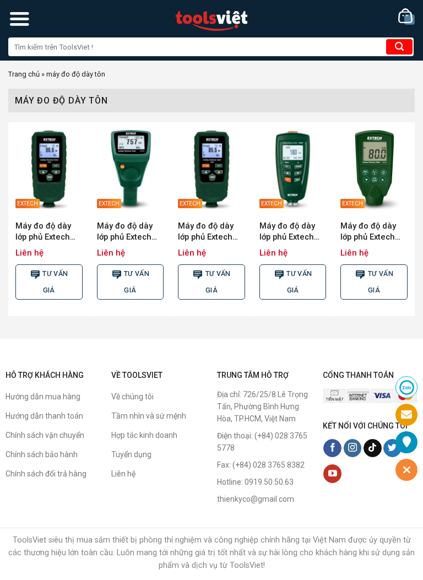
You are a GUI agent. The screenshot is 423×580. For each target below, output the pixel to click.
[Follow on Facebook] (332, 448)
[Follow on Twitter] (392, 448)
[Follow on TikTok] (373, 448)
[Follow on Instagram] (353, 448)
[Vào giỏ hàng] (406, 17)
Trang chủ (24, 74)
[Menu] (19, 18)
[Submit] (399, 47)
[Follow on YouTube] (332, 473)
